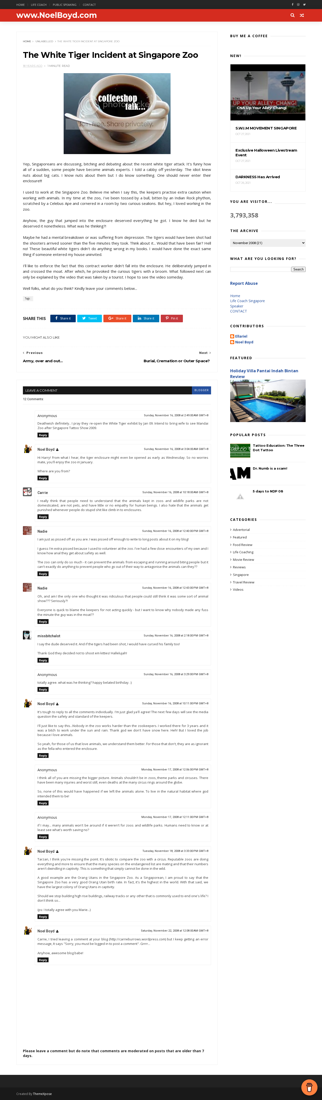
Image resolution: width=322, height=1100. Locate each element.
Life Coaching (243, 552)
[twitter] (304, 4)
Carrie (42, 493)
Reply (43, 435)
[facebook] (292, 4)
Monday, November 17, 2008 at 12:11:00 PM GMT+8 (174, 817)
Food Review (242, 544)
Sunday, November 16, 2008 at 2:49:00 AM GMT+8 (176, 415)
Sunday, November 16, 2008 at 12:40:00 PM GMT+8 (175, 531)
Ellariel (241, 336)
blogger (201, 390)
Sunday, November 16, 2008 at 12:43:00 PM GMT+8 (175, 587)
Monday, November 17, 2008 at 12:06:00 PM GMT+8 (174, 769)
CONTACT (238, 311)
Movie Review (243, 559)
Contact (89, 5)
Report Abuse (244, 283)
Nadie (42, 531)
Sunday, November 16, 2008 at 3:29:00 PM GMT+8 (176, 674)
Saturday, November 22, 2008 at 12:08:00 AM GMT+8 (174, 930)
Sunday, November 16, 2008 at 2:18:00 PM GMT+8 (176, 635)
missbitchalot (48, 636)
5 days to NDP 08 (268, 491)
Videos (238, 589)
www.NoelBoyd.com (56, 15)
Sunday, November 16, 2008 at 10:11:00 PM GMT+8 (175, 703)
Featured (240, 537)
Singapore (241, 574)
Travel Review (243, 582)
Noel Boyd (46, 449)
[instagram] (298, 4)
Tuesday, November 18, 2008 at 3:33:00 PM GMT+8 (175, 851)
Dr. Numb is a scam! (270, 468)
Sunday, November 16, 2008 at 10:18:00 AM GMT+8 (175, 492)
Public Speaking (64, 5)
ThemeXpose (42, 1094)
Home (20, 5)
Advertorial (241, 529)
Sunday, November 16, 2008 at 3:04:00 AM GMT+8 (176, 449)
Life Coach (39, 5)
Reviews (239, 567)
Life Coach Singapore (247, 300)
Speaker (236, 306)
